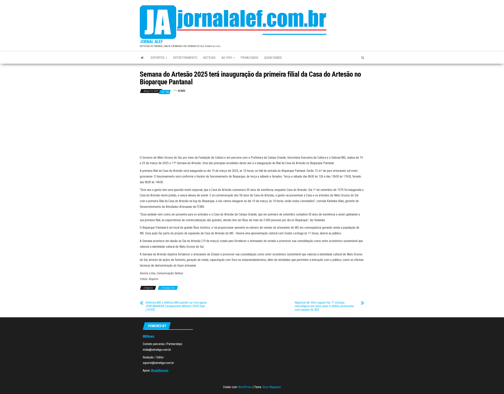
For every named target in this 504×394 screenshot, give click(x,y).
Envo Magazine (271, 387)
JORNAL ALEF (151, 41)
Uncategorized (167, 287)
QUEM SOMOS (273, 58)
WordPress (245, 387)
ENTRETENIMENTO (185, 58)
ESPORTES (158, 58)
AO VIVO (227, 58)
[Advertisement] (252, 125)
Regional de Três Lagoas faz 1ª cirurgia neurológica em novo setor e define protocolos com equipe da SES (324, 306)
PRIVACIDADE (249, 58)
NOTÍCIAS (209, 58)
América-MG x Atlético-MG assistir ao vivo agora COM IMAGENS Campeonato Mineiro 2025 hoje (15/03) (175, 306)
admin (181, 90)
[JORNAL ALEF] (142, 58)
